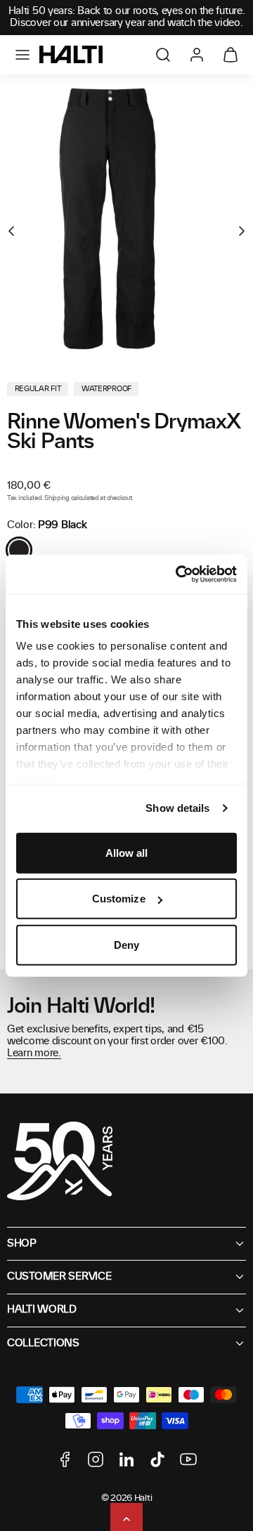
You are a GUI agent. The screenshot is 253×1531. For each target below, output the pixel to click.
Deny (126, 944)
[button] (22, 55)
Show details (177, 808)
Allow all (126, 852)
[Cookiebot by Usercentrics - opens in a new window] (178, 574)
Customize (118, 899)
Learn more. (34, 1053)
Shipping (57, 498)
